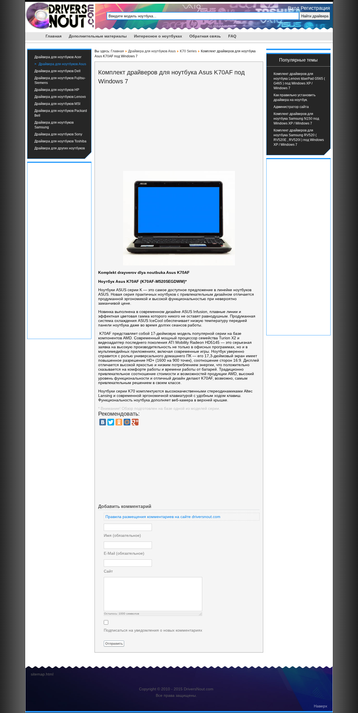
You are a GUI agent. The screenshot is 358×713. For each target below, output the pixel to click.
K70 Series (188, 51)
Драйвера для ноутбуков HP (56, 90)
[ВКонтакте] (102, 422)
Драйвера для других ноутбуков (59, 148)
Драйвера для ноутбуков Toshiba (60, 141)
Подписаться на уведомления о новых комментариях (153, 630)
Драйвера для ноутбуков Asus (62, 64)
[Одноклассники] (119, 422)
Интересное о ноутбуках (158, 36)
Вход (294, 8)
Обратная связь (205, 36)
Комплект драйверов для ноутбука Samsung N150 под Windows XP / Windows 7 (296, 118)
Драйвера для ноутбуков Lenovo (60, 97)
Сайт (108, 571)
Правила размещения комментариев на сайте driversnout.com (162, 516)
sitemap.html (42, 674)
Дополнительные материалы (98, 36)
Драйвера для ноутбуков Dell (57, 71)
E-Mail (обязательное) (124, 553)
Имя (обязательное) (122, 535)
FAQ (232, 36)
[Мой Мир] (127, 422)
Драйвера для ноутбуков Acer (57, 57)
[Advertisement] (59, 250)
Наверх (320, 706)
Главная (54, 36)
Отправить (114, 644)
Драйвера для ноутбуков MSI (57, 104)
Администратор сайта (291, 107)
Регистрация (315, 8)
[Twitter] (110, 422)
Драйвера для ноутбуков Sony (58, 134)
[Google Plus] (135, 422)
